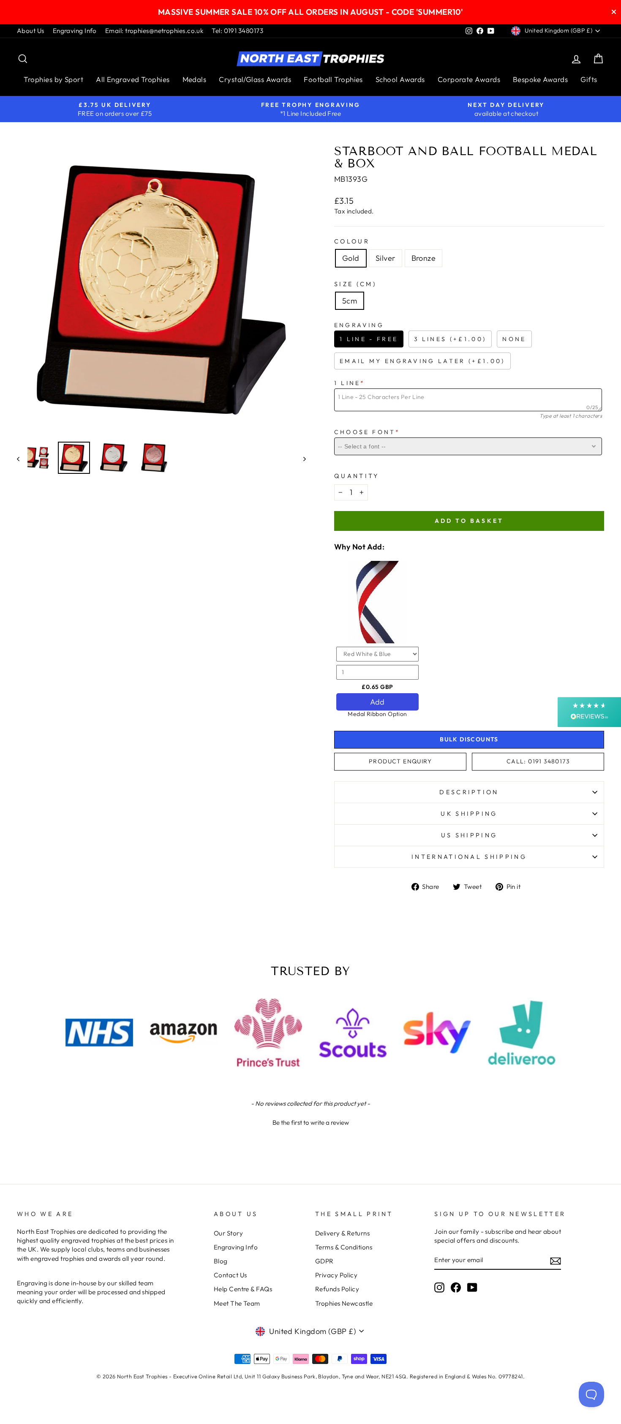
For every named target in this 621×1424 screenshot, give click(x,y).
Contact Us (230, 1275)
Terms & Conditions (343, 1247)
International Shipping (469, 857)
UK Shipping (469, 813)
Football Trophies (333, 79)
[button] (310, 1121)
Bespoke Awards (540, 79)
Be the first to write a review (310, 1122)
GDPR (324, 1261)
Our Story (228, 1233)
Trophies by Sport (53, 79)
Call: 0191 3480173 (538, 761)
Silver (385, 258)
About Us (30, 31)
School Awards (400, 79)
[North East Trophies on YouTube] (472, 1287)
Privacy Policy (336, 1275)
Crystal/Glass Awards (255, 79)
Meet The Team (237, 1303)
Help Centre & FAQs (243, 1289)
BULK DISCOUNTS (469, 739)
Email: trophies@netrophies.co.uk (154, 31)
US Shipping (469, 835)
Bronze (423, 258)
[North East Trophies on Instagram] (439, 1287)
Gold (351, 258)
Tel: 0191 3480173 (237, 31)
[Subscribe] (555, 1260)
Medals (194, 79)
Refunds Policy (337, 1289)
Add (377, 702)
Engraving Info (75, 31)
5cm (349, 301)
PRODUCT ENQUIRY (400, 761)
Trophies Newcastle (344, 1303)
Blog (221, 1261)
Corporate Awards (469, 79)
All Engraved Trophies (132, 79)
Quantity (356, 476)
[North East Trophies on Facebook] (456, 1287)
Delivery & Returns (342, 1233)
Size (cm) (355, 284)
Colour (352, 241)
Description (469, 792)
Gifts (588, 79)
